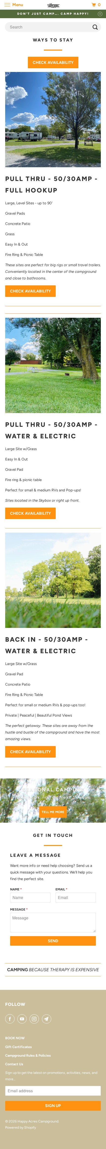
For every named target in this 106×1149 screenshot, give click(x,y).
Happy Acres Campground (38, 1121)
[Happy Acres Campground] (53, 5)
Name (16, 889)
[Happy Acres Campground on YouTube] (23, 1019)
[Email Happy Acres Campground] (47, 1019)
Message (19, 909)
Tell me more (53, 812)
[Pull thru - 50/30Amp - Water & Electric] (53, 365)
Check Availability (53, 62)
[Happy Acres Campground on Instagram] (35, 1019)
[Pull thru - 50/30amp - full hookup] (53, 119)
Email (61, 889)
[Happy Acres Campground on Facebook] (11, 1019)
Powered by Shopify (20, 1127)
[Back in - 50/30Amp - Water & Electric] (53, 580)
